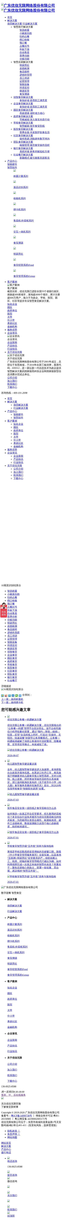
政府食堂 (12, 661)
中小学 (17, 440)
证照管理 (12, 639)
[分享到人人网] (13, 695)
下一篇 (12, 702)
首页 (9, 398)
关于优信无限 (14, 465)
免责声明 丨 (13, 1134)
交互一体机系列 (15, 952)
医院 (15, 433)
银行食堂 (12, 677)
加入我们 (18, 472)
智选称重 (12, 591)
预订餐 (11, 603)
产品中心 (12, 411)
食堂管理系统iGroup (18, 975)
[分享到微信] (16, 695)
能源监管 (12, 648)
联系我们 (18, 475)
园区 (15, 427)
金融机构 (18, 446)
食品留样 (12, 629)
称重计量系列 (14, 924)
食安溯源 (12, 958)
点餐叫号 (12, 607)
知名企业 (18, 424)
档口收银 (12, 600)
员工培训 (12, 635)
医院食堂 (12, 667)
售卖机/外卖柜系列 (17, 946)
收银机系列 (13, 935)
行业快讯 (18, 462)
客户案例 (12, 421)
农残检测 (12, 626)
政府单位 (18, 430)
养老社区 (18, 443)
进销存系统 (13, 632)
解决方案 (12, 401)
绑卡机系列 (13, 941)
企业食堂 (12, 655)
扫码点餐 (12, 597)
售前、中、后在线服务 (13, 1095)
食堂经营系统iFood (17, 969)
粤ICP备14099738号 (21, 1115)
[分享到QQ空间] (2, 695)
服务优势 (12, 449)
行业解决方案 (30, 23)
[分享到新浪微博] (6, 695)
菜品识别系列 (14, 930)
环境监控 (12, 645)
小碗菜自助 (13, 594)
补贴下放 (12, 610)
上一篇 (12, 699)
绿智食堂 (12, 651)
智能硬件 (18, 414)
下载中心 (18, 478)
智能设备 (12, 642)
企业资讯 (12, 453)
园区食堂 (12, 658)
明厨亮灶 (12, 623)
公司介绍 (18, 468)
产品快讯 (18, 459)
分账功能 (12, 619)
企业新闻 (18, 456)
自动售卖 (12, 613)
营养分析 (12, 616)
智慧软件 (18, 417)
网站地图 (12, 1137)
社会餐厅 (12, 680)
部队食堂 (12, 674)
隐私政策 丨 (13, 1131)
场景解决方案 (14, 23)
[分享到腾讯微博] (9, 695)
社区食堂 (12, 671)
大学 (15, 437)
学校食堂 (12, 664)
